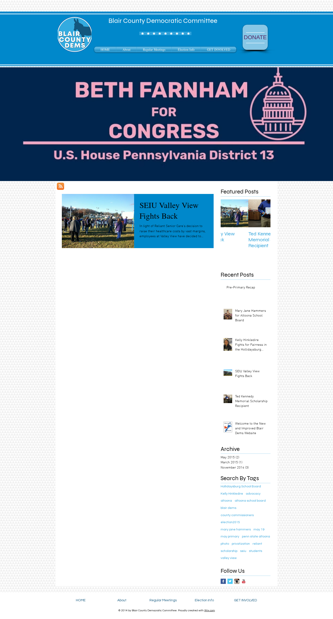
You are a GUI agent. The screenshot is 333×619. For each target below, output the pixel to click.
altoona (226, 500)
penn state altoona (256, 536)
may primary (230, 536)
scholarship (229, 551)
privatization (241, 543)
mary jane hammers (236, 529)
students (255, 551)
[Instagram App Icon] (236, 581)
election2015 (230, 522)
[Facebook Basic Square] (223, 581)
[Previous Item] (228, 213)
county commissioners (237, 515)
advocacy (253, 493)
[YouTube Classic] (243, 581)
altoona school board (250, 500)
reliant (257, 543)
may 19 (258, 529)
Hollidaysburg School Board (241, 486)
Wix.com (209, 610)
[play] (323, 177)
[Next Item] (263, 213)
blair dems (228, 508)
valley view (229, 558)
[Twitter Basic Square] (230, 581)
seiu (243, 551)
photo (225, 543)
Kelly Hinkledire (232, 493)
